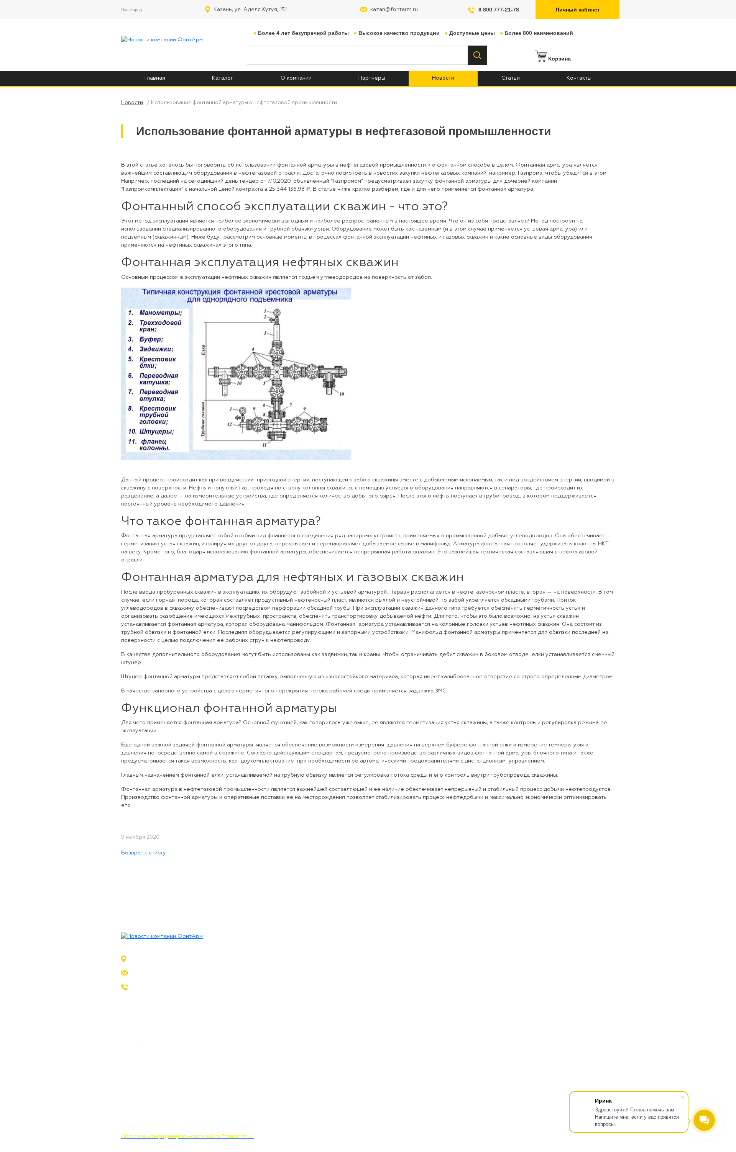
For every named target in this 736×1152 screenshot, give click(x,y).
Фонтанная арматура (347, 959)
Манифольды (336, 1001)
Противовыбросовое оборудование (367, 987)
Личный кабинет (577, 10)
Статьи (572, 987)
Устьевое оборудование (352, 973)
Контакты (575, 1015)
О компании (578, 959)
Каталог (573, 1001)
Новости (574, 973)
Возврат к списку (143, 853)
